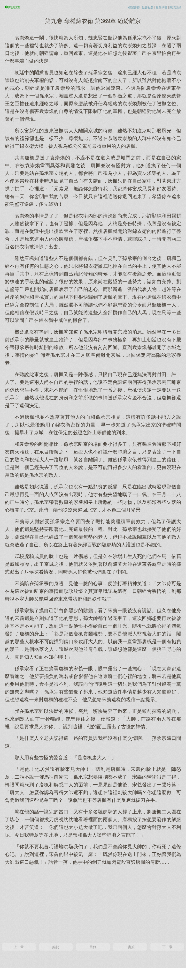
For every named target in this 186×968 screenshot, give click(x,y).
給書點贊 (148, 7)
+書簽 (130, 947)
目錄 (93, 947)
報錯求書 (161, 7)
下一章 (167, 947)
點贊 (55, 947)
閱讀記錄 (175, 7)
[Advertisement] (93, 904)
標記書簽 (134, 7)
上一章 (19, 947)
